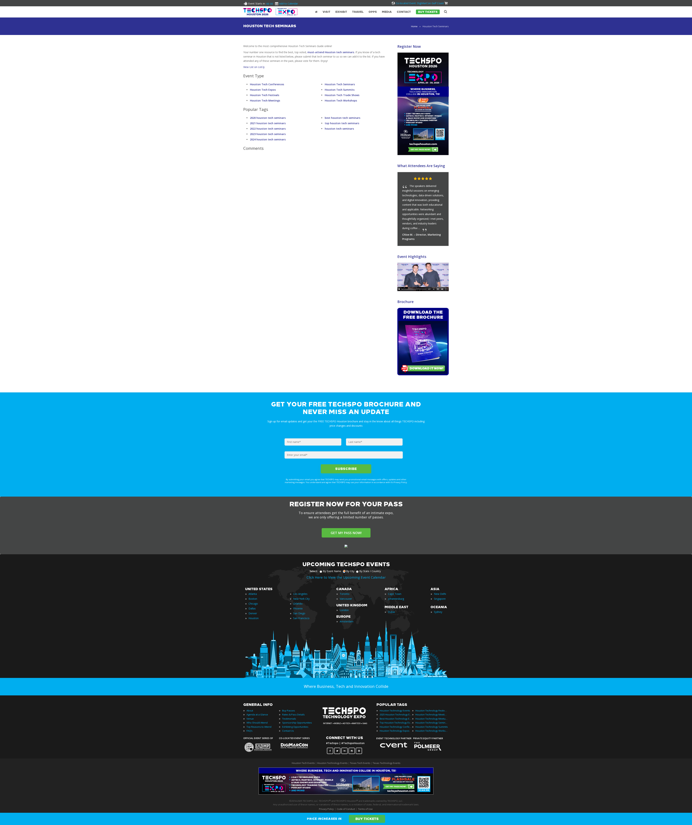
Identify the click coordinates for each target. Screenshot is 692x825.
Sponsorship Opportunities (297, 722)
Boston (253, 598)
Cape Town (394, 594)
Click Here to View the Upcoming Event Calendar (346, 577)
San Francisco (301, 618)
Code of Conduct (346, 809)
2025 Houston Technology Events (396, 714)
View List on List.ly (254, 67)
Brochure (405, 301)
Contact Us (288, 730)
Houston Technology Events (395, 710)
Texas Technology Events (386, 763)
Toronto (344, 594)
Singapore (440, 598)
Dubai (391, 612)
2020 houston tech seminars (268, 118)
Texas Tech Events (360, 763)
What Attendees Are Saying (421, 165)
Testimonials (289, 718)
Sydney (438, 612)
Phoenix (298, 608)
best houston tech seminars (342, 118)
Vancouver (346, 598)
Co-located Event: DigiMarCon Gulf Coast (420, 3)
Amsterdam (346, 621)
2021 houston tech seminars (268, 123)
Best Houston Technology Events (396, 718)
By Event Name (332, 571)
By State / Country (370, 571)
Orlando (298, 603)
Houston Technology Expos (394, 730)
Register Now (409, 46)
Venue (250, 718)
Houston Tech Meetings (265, 100)
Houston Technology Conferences (396, 726)
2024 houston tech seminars (268, 139)
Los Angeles (300, 594)
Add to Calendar (288, 3)
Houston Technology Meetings (431, 714)
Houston (254, 618)
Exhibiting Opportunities (295, 726)
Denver (253, 613)
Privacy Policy (326, 809)
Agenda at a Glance (257, 714)
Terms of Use (365, 809)
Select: (314, 571)
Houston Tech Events (303, 763)
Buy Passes (288, 710)
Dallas (252, 608)
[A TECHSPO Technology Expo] (346, 718)
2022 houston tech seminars (268, 128)
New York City (301, 598)
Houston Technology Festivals (431, 710)
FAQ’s (249, 730)
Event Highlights (411, 256)
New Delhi (440, 594)
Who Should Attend (257, 722)
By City (350, 571)
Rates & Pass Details (293, 714)
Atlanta (253, 594)
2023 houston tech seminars (268, 134)
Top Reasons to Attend (259, 726)
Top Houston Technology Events (396, 722)
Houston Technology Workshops (431, 730)
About (250, 710)
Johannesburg (396, 598)
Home (414, 26)
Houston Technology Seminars (431, 722)
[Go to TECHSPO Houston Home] (270, 12)
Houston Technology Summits (431, 726)
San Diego (299, 613)
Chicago (253, 603)
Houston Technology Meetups (431, 718)
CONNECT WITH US (344, 738)
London (344, 610)
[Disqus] (315, 200)
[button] (439, 179)
